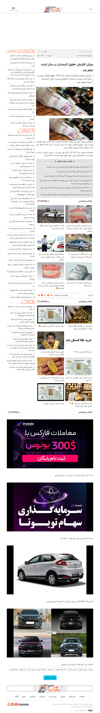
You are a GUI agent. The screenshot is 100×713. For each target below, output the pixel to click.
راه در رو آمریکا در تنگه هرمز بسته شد (20, 249)
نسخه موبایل (50, 677)
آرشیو (24, 696)
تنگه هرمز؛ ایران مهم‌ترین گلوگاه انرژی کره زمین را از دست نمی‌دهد (68, 167)
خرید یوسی (50, 669)
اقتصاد (81, 51)
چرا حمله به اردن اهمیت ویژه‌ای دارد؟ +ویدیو (21, 229)
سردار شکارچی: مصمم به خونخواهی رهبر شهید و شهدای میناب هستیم (22, 243)
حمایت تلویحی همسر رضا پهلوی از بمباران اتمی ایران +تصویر (22, 292)
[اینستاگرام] (16, 704)
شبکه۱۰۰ (82, 696)
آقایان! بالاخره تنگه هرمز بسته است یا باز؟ (21, 111)
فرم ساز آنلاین (72, 669)
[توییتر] (12, 704)
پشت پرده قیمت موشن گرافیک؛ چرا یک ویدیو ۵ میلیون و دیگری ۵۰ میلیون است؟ (21, 361)
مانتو (90, 669)
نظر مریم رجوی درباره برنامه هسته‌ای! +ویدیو (21, 254)
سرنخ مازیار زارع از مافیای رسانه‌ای (21, 297)
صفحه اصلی (88, 51)
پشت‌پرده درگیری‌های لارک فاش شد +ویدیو (22, 117)
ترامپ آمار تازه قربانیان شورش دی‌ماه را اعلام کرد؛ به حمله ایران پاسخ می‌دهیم (21, 236)
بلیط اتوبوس (14, 669)
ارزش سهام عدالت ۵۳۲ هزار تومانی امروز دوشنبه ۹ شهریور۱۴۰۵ (22, 193)
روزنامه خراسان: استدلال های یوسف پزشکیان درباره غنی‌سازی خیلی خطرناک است (22, 102)
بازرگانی (28, 302)
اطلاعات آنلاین (53, 9)
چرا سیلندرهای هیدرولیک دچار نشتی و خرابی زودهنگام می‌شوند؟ (21, 327)
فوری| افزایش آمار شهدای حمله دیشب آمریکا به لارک (21, 151)
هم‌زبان (62, 696)
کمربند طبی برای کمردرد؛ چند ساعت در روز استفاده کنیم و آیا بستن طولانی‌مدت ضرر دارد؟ (21, 348)
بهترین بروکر (31, 669)
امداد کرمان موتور (61, 669)
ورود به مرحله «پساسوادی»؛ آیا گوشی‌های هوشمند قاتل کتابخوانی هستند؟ (65, 194)
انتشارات (32, 696)
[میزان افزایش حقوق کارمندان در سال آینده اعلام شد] (64, 101)
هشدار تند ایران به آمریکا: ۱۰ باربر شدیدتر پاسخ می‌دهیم (23, 165)
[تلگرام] (9, 704)
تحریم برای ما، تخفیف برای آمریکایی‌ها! (19, 271)
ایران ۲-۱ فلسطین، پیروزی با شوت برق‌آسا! (22, 277)
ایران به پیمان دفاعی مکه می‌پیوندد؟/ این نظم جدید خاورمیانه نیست (66, 176)
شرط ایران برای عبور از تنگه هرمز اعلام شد (21, 284)
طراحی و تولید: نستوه (81, 710)
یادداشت (42, 696)
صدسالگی (72, 696)
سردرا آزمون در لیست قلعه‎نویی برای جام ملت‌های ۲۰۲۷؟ (22, 179)
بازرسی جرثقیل (83, 669)
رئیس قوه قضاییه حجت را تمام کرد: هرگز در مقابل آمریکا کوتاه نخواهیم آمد (22, 57)
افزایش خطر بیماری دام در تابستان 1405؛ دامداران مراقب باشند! (22, 368)
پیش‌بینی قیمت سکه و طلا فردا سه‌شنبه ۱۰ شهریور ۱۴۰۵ (23, 172)
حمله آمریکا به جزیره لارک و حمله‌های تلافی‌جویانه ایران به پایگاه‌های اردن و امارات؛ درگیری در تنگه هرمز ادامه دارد (21, 72)
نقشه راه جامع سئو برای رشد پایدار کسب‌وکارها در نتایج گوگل (22, 314)
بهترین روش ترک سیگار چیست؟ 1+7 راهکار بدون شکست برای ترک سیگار (22, 355)
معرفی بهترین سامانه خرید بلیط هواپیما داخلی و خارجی (23, 320)
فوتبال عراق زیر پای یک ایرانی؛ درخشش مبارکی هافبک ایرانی (24, 340)
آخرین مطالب (26, 130)
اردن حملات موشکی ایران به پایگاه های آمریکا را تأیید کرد (21, 80)
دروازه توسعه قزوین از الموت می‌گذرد (20, 260)
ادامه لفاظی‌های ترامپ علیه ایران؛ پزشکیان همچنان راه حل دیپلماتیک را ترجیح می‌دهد (22, 201)
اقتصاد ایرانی (41, 669)
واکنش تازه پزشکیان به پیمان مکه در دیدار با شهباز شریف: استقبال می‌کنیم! (22, 144)
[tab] (28, 51)
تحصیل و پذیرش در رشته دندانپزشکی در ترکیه (21, 307)
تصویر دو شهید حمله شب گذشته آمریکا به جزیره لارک (22, 124)
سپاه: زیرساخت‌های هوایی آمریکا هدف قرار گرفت (21, 94)
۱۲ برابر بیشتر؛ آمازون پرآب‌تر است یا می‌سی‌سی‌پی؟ (73, 171)
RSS (16, 696)
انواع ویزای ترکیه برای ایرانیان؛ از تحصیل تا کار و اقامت (23, 333)
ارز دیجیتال (23, 669)
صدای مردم (52, 696)
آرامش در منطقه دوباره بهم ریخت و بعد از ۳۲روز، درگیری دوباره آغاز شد (22, 87)
